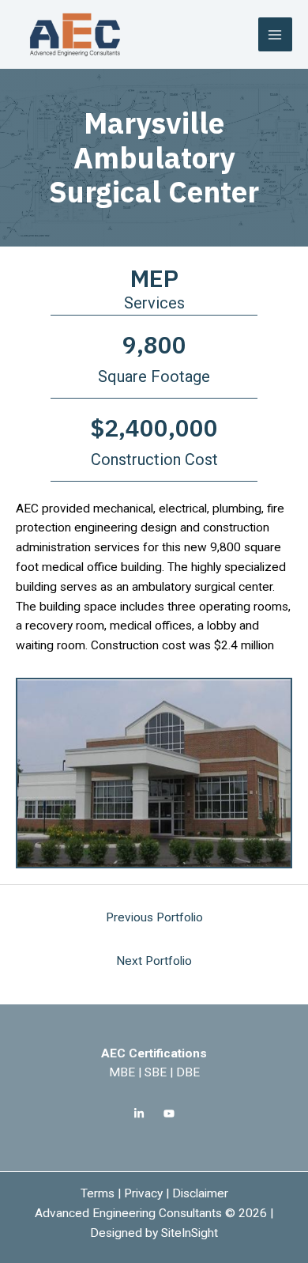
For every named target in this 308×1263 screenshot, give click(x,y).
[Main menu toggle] (275, 34)
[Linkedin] (139, 1113)
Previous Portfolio (154, 917)
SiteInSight (189, 1233)
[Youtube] (169, 1113)
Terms (98, 1193)
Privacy (143, 1193)
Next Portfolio (154, 961)
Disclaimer (200, 1193)
